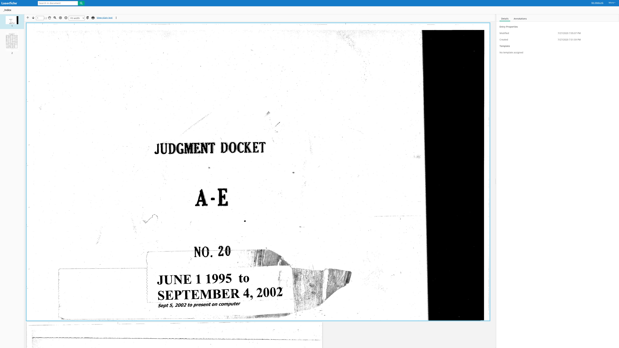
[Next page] (33, 17)
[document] (557, 181)
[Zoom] (55, 17)
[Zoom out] (66, 17)
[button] (12, 21)
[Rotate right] (87, 17)
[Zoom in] (60, 17)
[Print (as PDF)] (93, 17)
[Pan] (49, 17)
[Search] (81, 3)
